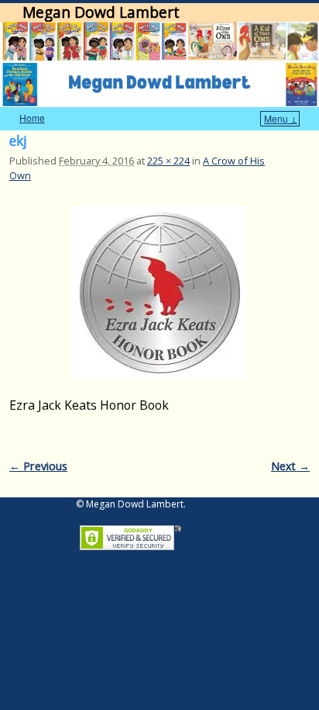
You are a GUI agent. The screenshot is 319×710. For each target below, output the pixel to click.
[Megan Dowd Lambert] (159, 64)
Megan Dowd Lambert (101, 12)
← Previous (38, 466)
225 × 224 (168, 161)
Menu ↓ (280, 118)
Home (32, 117)
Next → (290, 466)
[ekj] (159, 292)
